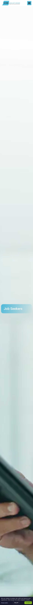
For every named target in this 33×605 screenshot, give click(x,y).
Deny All (16, 602)
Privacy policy (4, 602)
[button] (29, 3)
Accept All (28, 602)
